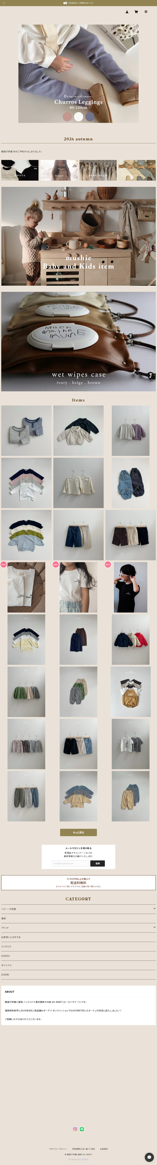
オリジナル (6, 965)
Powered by (75, 1159)
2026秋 (5, 974)
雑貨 (3, 918)
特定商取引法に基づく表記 (83, 1149)
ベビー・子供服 (8, 909)
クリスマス (6, 946)
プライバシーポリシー (58, 1149)
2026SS (5, 956)
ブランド (5, 927)
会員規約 (104, 1149)
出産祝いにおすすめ (11, 937)
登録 (98, 863)
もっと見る (78, 832)
